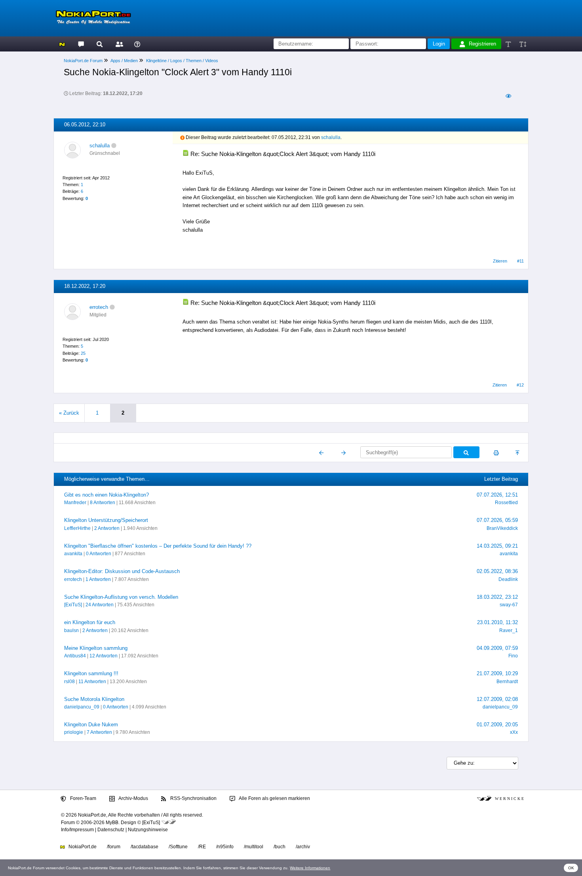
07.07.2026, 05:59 (497, 520)
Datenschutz (110, 829)
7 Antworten (99, 732)
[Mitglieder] (118, 43)
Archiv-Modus (133, 798)
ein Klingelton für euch (89, 622)
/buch (279, 846)
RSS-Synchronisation (193, 798)
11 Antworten (92, 681)
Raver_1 (508, 630)
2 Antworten (107, 528)
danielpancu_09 (81, 707)
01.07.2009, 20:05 (497, 724)
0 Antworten (98, 553)
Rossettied (506, 502)
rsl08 (69, 681)
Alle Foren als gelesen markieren (274, 798)
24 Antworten (100, 604)
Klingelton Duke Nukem (91, 724)
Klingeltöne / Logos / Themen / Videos (182, 60)
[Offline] (113, 146)
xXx (514, 732)
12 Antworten (103, 655)
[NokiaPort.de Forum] (80, 43)
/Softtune (178, 846)
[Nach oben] (518, 453)
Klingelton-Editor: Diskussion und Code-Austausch (122, 571)
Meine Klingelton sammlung (95, 648)
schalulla (99, 146)
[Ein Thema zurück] (322, 453)
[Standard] (509, 43)
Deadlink (508, 579)
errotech (98, 307)
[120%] (522, 43)
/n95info (225, 846)
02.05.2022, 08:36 (497, 571)
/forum (113, 846)
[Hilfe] (137, 43)
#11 (520, 261)
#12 (520, 385)
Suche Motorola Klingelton (94, 699)
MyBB (112, 822)
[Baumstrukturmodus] (508, 96)
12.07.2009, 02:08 (497, 699)
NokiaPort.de (82, 846)
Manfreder (75, 502)
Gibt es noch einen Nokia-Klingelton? (106, 495)
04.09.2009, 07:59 (497, 648)
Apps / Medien (124, 60)
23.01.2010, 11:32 (497, 622)
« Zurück (69, 413)
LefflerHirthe (77, 528)
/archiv (303, 846)
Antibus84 (75, 655)
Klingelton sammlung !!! (91, 673)
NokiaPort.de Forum (83, 60)
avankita (73, 553)
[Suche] (99, 43)
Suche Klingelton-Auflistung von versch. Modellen (121, 597)
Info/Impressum (77, 829)
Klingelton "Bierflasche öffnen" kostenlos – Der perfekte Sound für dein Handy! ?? (157, 546)
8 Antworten (102, 502)
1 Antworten (98, 579)
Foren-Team (82, 798)
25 (83, 353)
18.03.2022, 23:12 (497, 597)
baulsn (71, 630)
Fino (513, 655)
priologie (73, 732)
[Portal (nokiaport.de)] (61, 43)
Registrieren (482, 44)
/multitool (253, 846)
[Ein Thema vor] (343, 453)
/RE (202, 846)
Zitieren (500, 261)
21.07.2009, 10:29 (497, 673)
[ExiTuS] (73, 604)
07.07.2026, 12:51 (497, 495)
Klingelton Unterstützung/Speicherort (106, 520)
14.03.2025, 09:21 (497, 546)
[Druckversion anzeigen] (496, 453)
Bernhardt (507, 681)
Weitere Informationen (310, 868)
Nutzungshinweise (148, 829)
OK (571, 868)
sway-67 (509, 604)
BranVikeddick (502, 528)
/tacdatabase (144, 846)
